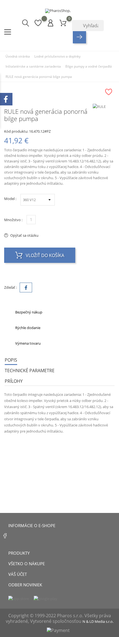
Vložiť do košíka (44, 255)
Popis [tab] (11, 360)
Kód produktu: (16, 131)
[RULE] (104, 106)
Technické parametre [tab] (30, 370)
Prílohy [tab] (14, 381)
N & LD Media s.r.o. (97, 621)
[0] (63, 23)
